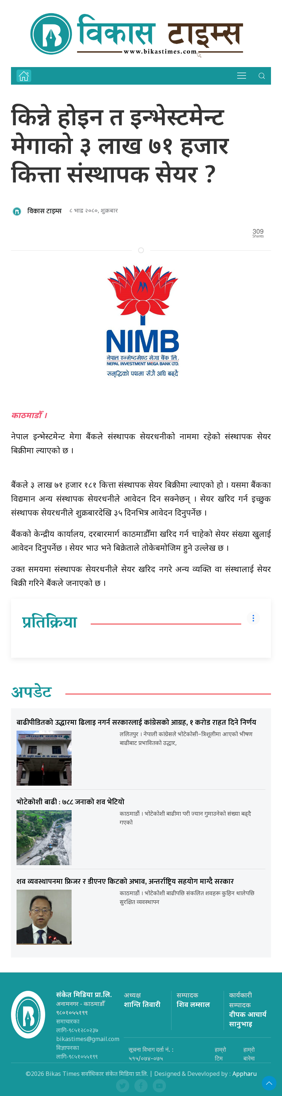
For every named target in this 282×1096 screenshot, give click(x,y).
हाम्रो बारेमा (249, 1054)
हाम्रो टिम (220, 1054)
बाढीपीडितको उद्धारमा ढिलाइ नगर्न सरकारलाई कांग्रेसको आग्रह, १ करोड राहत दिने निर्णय (136, 722)
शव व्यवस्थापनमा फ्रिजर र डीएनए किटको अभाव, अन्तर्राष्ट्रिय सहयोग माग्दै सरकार (125, 881)
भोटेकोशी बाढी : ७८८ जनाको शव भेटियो (70, 802)
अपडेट (31, 694)
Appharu (244, 1074)
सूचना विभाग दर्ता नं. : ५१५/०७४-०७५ (151, 1054)
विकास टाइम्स (45, 211)
